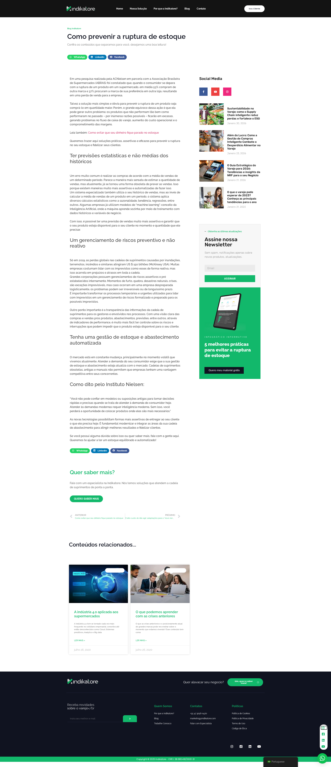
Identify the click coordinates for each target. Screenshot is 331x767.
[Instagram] (227, 92)
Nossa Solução (138, 8)
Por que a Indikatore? (166, 8)
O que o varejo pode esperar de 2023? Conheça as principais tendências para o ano (242, 197)
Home (119, 8)
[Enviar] (130, 718)
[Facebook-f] (203, 92)
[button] (77, 57)
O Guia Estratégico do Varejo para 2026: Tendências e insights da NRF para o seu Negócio (243, 170)
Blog (187, 8)
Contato (201, 8)
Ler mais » (79, 640)
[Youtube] (215, 92)
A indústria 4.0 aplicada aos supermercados (96, 614)
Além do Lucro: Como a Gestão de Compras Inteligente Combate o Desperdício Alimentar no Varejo (243, 142)
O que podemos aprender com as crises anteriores (157, 614)
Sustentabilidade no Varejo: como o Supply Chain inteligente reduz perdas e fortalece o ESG (243, 113)
